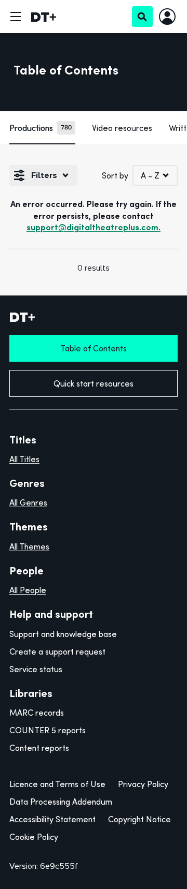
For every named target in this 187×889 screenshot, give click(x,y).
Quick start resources (93, 383)
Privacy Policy (143, 784)
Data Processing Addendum (60, 801)
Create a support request (57, 651)
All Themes (29, 546)
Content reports (39, 748)
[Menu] (15, 16)
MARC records (36, 712)
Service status (35, 669)
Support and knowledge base (63, 634)
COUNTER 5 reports (47, 730)
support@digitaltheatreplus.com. (93, 227)
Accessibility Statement (52, 819)
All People (27, 590)
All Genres (28, 502)
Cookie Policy (33, 837)
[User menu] (167, 16)
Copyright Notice (139, 819)
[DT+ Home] (43, 16)
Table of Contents (93, 348)
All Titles (24, 459)
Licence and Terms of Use (57, 784)
